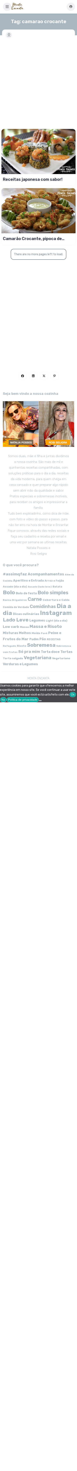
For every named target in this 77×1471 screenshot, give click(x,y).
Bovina (7, 600)
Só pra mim (29, 651)
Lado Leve (16, 620)
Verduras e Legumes (20, 664)
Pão (42, 639)
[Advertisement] (38, 81)
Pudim (34, 639)
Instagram (56, 612)
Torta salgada (13, 658)
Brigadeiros (19, 600)
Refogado (9, 645)
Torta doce (50, 652)
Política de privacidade (22, 699)
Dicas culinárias (26, 614)
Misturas (10, 633)
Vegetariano (61, 658)
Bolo (9, 592)
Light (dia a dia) (56, 620)
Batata (57, 586)
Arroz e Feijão (54, 580)
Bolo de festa (26, 593)
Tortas (66, 652)
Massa (24, 626)
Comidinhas (43, 606)
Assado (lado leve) (40, 586)
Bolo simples (53, 592)
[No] (40, 700)
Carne (35, 599)
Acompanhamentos (46, 574)
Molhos (25, 633)
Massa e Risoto (46, 626)
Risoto (21, 645)
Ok (73, 694)
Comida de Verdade (16, 607)
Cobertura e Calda (56, 599)
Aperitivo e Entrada (28, 580)
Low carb (11, 627)
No (3, 699)
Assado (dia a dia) (15, 586)
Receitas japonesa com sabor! (32, 179)
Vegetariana (37, 657)
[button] (7, 7)
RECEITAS (54, 639)
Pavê (44, 633)
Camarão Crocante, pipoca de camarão (32, 238)
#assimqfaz (15, 574)
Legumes (37, 620)
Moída (36, 633)
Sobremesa (41, 645)
